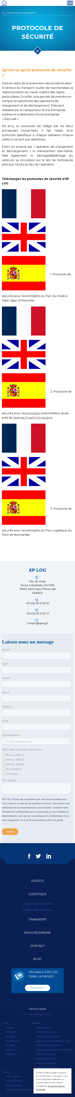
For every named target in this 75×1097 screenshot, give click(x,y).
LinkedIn (48, 856)
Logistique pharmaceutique (48, 1036)
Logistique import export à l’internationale (54, 1050)
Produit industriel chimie (47, 1032)
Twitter (38, 856)
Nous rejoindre (37, 932)
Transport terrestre (14, 1081)
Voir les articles (36, 988)
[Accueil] (4, 3)
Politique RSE (12, 1032)
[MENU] (70, 3)
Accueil (3, 12)
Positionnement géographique (19, 1090)
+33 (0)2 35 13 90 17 (37, 613)
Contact (37, 946)
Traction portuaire (13, 1076)
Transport (37, 919)
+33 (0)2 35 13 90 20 (37, 603)
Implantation (11, 1054)
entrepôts (33, 413)
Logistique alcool (43, 1027)
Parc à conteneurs (13, 1085)
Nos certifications (13, 1041)
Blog (37, 959)
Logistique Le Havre (37, 910)
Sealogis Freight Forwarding (32, 417)
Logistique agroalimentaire (48, 1067)
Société (37, 881)
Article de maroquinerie (46, 1054)
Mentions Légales (37, 1009)
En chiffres (10, 1045)
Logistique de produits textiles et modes (53, 1041)
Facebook (29, 856)
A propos (9, 1027)
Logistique (37, 894)
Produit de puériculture (46, 1063)
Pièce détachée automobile (48, 1045)
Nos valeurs (11, 1036)
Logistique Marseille (37, 903)
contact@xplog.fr (37, 623)
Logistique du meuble (45, 1059)
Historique (10, 1050)
